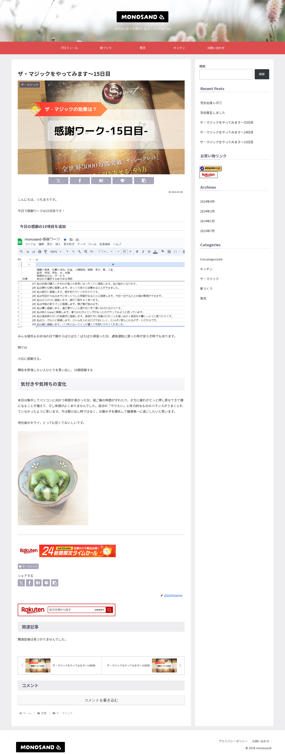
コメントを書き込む (101, 700)
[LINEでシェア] (122, 180)
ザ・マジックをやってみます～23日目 (226, 142)
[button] (144, 180)
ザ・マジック (29, 566)
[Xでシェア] (58, 180)
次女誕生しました (212, 112)
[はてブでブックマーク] (101, 180)
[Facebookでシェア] (80, 180)
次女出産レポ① (211, 103)
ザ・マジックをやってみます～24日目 (226, 132)
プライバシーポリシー (233, 741)
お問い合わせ (261, 741)
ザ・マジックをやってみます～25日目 (226, 122)
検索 (202, 66)
